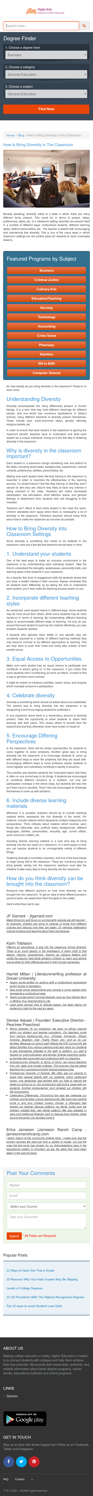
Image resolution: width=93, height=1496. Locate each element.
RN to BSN (46, 363)
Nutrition (46, 354)
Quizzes (12, 1396)
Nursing (46, 308)
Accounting (46, 326)
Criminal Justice (46, 280)
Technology (46, 317)
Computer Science (47, 373)
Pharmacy (46, 345)
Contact (19, 1479)
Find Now (46, 109)
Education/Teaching (46, 298)
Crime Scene (46, 335)
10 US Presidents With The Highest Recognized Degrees (45, 1297)
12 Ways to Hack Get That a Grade (30, 1270)
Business (47, 270)
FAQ (5, 1479)
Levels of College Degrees (24, 1288)
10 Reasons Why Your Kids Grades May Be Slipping (42, 1279)
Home (10, 135)
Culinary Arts (46, 289)
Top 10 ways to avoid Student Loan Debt (34, 1306)
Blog (21, 135)
